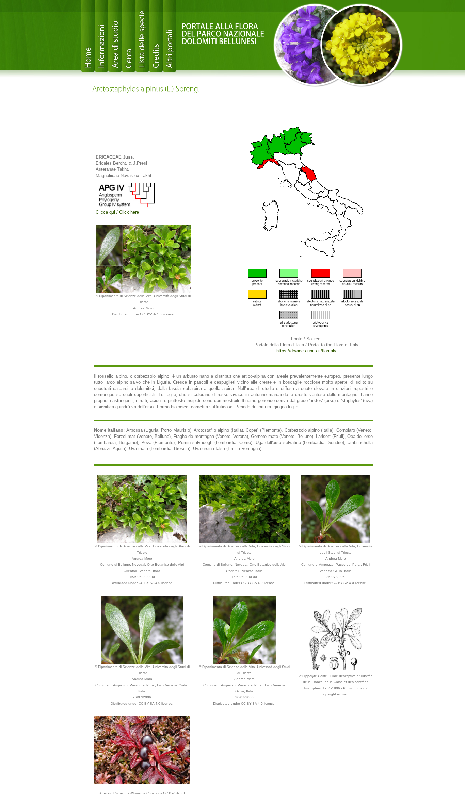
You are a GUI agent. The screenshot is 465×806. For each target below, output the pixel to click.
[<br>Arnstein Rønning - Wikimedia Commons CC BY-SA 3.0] (142, 749)
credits (156, 36)
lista (142, 36)
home (88, 36)
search (128, 36)
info (101, 36)
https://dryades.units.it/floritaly (306, 350)
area (115, 36)
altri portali (169, 36)
